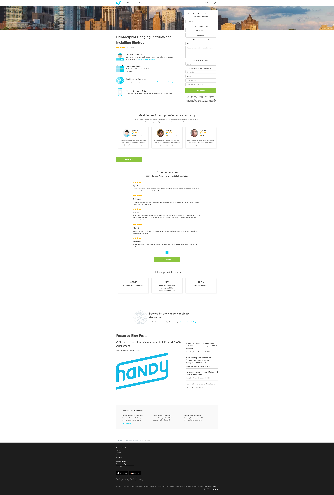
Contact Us (119, 457)
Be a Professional (121, 461)
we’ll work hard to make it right (164, 82)
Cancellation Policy (185, 486)
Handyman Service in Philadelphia (132, 418)
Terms (177, 486)
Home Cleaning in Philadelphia (131, 420)
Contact (118, 486)
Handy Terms (209, 96)
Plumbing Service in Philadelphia (194, 418)
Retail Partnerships (121, 464)
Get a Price (201, 90)
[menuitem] (130, 3)
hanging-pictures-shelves (136, 440)
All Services (130, 3)
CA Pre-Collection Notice (134, 486)
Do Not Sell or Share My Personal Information (155, 486)
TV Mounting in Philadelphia (193, 420)
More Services (126, 424)
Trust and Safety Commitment (145, 59)
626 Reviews (130, 48)
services (126, 440)
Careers (118, 452)
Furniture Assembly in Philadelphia (132, 415)
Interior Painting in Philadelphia (162, 418)
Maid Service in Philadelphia (161, 420)
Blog (140, 3)
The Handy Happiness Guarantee (125, 448)
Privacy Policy (190, 97)
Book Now (129, 159)
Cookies (172, 486)
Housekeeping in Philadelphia (162, 415)
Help (206, 3)
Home (120, 440)
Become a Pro (197, 3)
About (118, 450)
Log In (214, 3)
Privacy (124, 486)
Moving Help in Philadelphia (192, 415)
